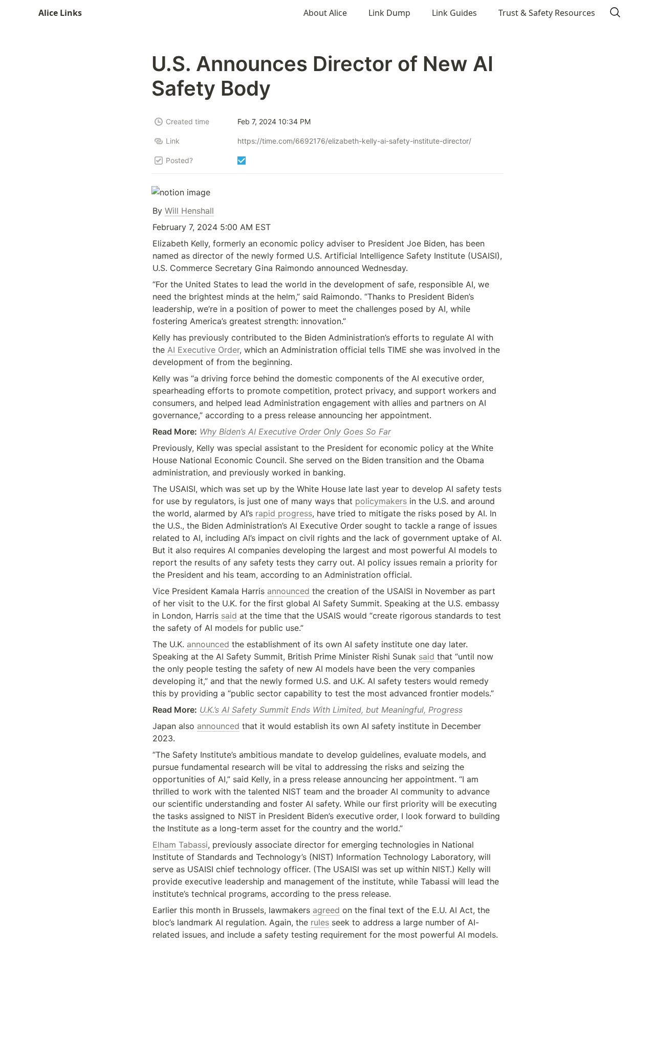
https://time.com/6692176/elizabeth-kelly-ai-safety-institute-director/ (354, 141)
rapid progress (283, 513)
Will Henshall (189, 211)
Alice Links (60, 12)
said (229, 615)
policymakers (381, 501)
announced (288, 591)
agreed (326, 910)
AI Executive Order (203, 350)
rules (320, 922)
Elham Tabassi (180, 844)
